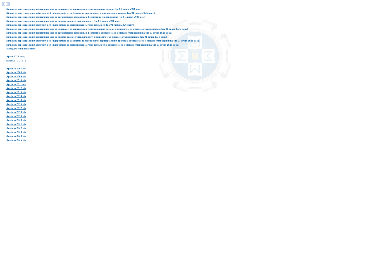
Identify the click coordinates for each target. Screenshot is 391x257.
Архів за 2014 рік (16, 96)
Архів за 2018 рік (16, 112)
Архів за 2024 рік (16, 136)
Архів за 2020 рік (16, 120)
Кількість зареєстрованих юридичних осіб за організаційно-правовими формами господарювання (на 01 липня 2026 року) (76, 16)
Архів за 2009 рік (16, 76)
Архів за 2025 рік (16, 140)
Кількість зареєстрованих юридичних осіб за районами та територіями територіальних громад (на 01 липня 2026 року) (74, 8)
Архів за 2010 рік (16, 80)
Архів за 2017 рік (16, 108)
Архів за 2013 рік (16, 92)
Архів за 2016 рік (16, 104)
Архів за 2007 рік (16, 68)
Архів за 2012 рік (16, 88)
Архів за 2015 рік (16, 100)
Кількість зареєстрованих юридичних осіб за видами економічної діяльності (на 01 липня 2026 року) (64, 21)
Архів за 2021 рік (16, 124)
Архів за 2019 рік (16, 116)
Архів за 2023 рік (16, 132)
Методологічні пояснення (20, 48)
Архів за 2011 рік (16, 84)
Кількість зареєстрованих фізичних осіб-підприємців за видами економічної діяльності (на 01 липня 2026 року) (70, 24)
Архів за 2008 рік (16, 72)
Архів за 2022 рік (16, 128)
